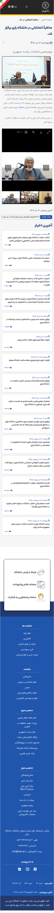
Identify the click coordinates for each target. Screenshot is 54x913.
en (15, 7)
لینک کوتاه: (46, 217)
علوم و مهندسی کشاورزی (27, 698)
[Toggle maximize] (48, 132)
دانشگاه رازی (20, 107)
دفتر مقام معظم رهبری (27, 718)
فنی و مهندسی (27, 649)
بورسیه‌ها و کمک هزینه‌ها (27, 748)
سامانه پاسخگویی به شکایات (22, 597)
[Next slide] (46, 168)
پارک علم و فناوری (27, 753)
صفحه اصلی (46, 20)
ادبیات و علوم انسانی (27, 644)
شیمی (27, 687)
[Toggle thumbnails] (26, 132)
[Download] (41, 132)
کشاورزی (27, 638)
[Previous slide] (8, 168)
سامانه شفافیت (27, 805)
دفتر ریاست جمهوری (27, 732)
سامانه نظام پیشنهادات (24, 584)
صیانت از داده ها (27, 800)
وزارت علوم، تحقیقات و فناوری (27, 725)
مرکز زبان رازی (27, 780)
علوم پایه (27, 633)
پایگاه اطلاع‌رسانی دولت (27, 737)
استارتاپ (27, 795)
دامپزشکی (27, 676)
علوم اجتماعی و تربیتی (27, 682)
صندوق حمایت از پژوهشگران (27, 742)
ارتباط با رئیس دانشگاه (25, 572)
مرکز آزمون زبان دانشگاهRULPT (27, 788)
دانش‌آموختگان (27, 775)
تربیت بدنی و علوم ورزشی (27, 655)
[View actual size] (33, 132)
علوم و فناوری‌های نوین (27, 693)
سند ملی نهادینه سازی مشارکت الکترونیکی (27, 812)
